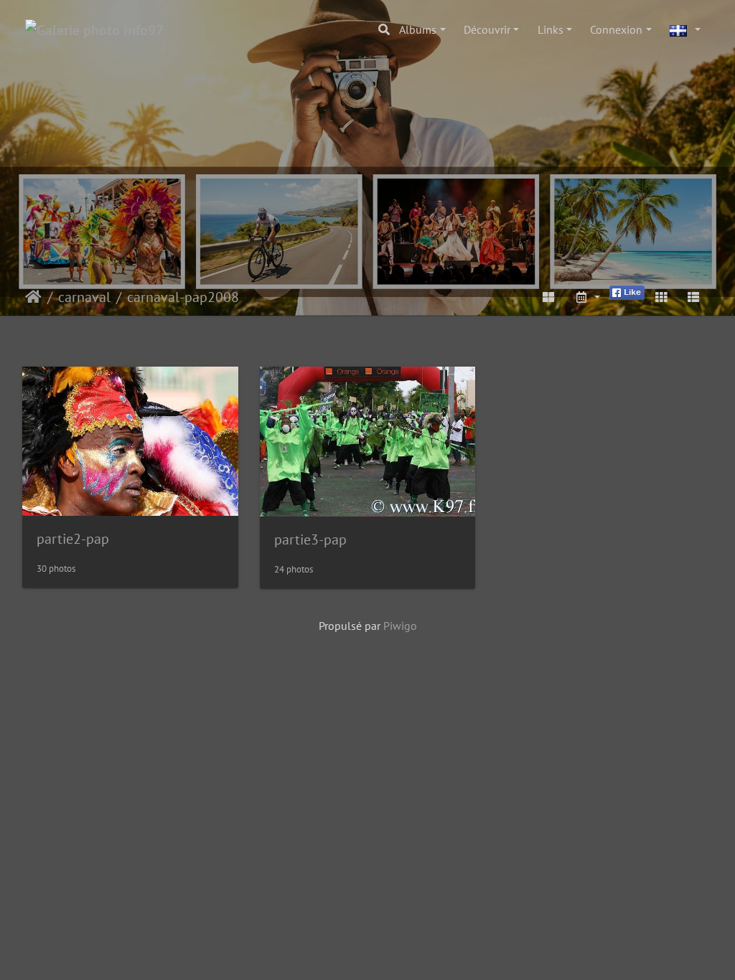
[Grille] (661, 297)
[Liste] (693, 297)
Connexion (616, 29)
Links (550, 29)
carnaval (84, 297)
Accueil (33, 297)
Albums (417, 29)
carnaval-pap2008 (183, 297)
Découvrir (487, 29)
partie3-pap (310, 539)
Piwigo (400, 625)
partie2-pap (73, 538)
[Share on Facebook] (627, 291)
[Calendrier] (587, 297)
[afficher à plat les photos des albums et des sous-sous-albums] (549, 297)
